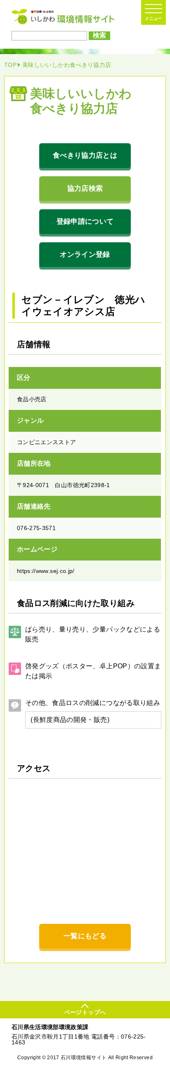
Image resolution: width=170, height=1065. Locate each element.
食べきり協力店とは (85, 155)
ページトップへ (85, 1012)
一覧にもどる (85, 936)
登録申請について (85, 221)
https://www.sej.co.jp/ (46, 571)
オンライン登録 (85, 254)
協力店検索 (85, 188)
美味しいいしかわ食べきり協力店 (66, 65)
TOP (10, 65)
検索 (99, 35)
